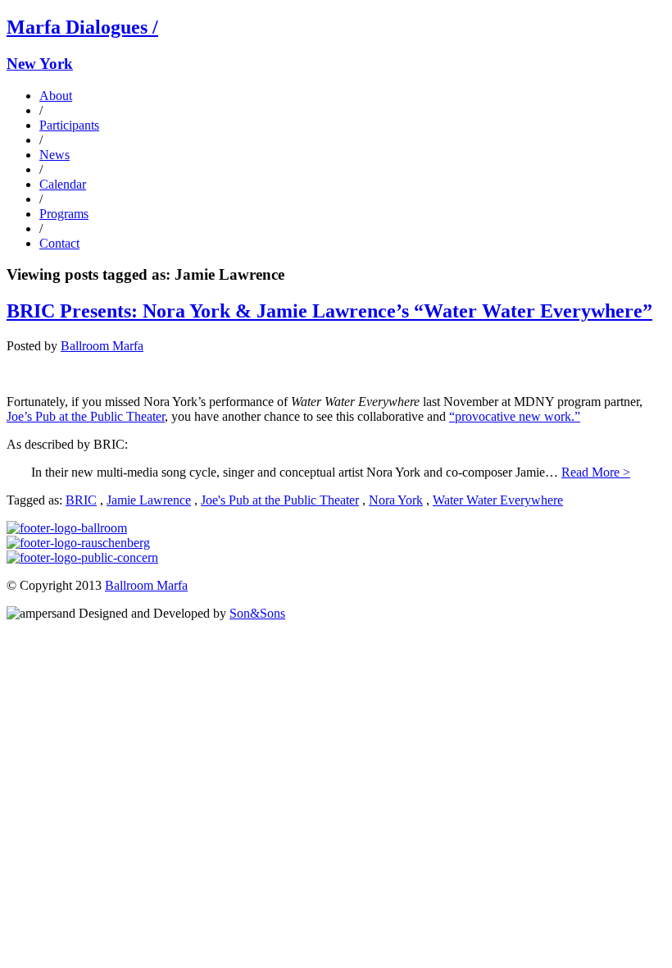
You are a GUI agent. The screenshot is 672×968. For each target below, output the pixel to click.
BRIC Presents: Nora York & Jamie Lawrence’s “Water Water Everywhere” (329, 311)
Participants (69, 125)
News (54, 155)
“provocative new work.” (514, 416)
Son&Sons (257, 613)
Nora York (396, 500)
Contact (59, 243)
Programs (64, 214)
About (55, 96)
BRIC (81, 500)
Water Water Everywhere (498, 500)
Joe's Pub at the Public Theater (280, 500)
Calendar (62, 184)
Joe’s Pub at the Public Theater (86, 416)
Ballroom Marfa (102, 346)
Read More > (595, 472)
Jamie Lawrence (149, 500)
